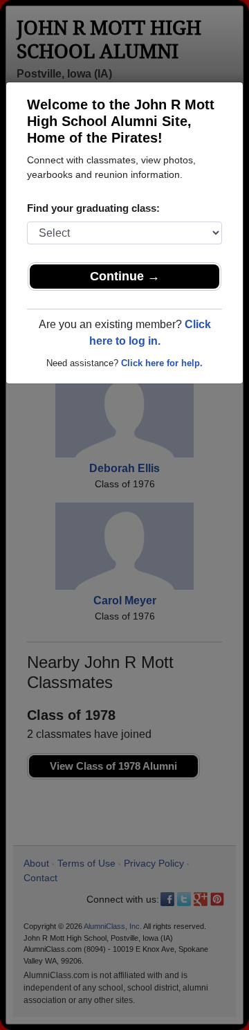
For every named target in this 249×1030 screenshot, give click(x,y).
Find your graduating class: (93, 208)
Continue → (125, 276)
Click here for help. (162, 363)
